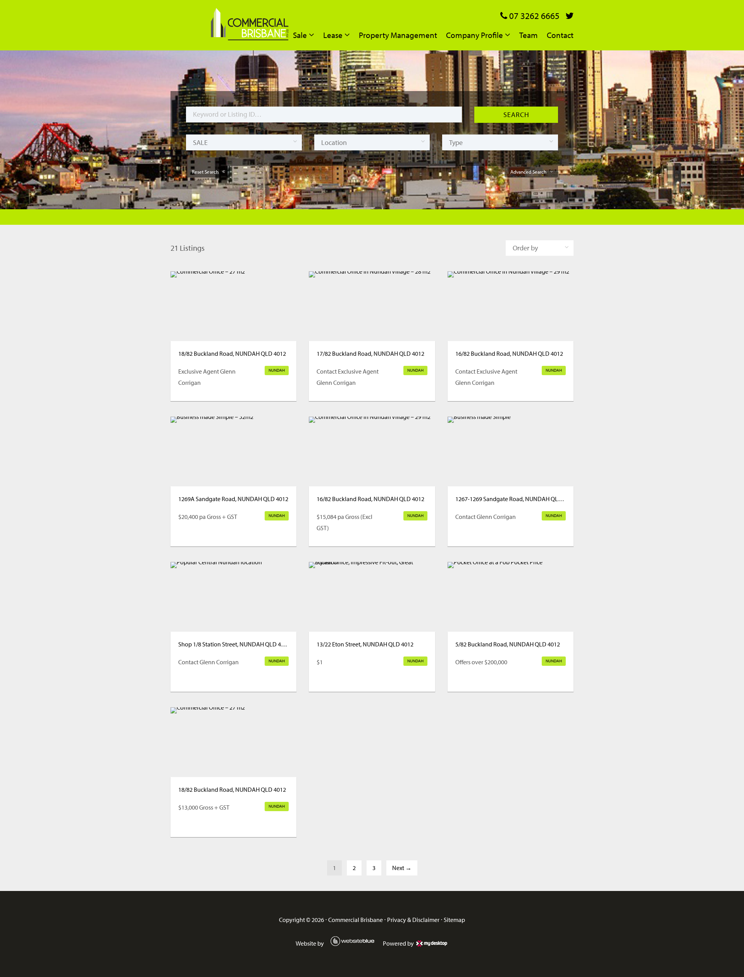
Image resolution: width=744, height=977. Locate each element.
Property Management (398, 35)
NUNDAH (277, 370)
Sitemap (454, 920)
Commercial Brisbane (355, 920)
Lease (333, 35)
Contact (560, 35)
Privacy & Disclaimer (413, 920)
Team (528, 35)
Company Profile (474, 35)
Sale (300, 35)
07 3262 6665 (533, 15)
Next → (402, 868)
